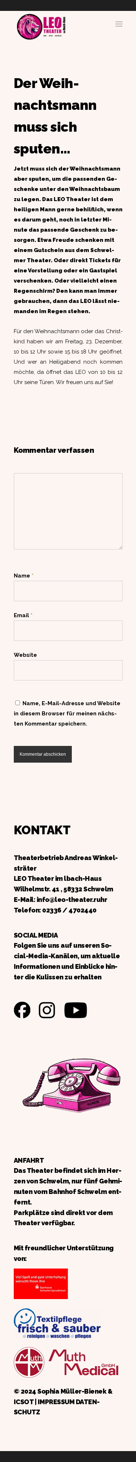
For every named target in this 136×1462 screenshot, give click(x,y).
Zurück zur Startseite (41, 25)
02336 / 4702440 (69, 910)
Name (23, 575)
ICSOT (24, 1402)
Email (23, 615)
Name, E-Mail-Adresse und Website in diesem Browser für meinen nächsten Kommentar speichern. (67, 713)
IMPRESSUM (56, 1402)
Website (25, 655)
